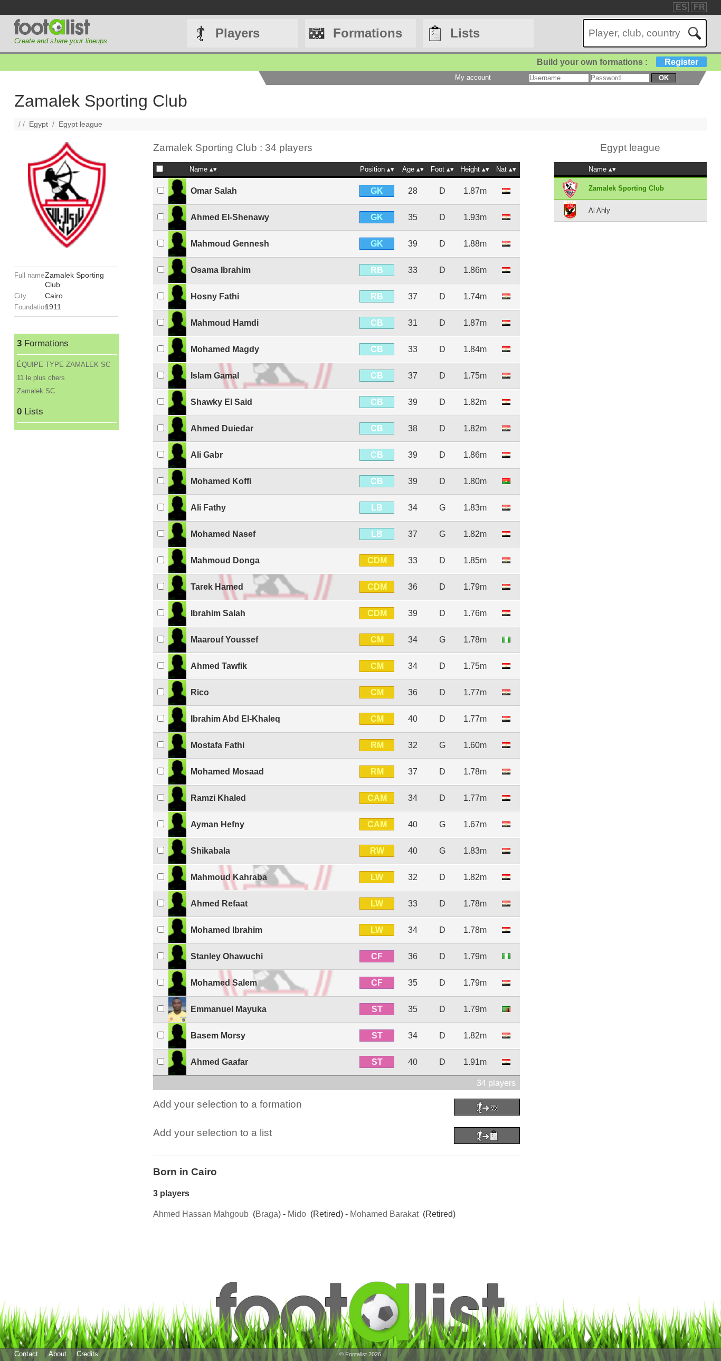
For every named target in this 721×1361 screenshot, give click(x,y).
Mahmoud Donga (225, 560)
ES (681, 7)
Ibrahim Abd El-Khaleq (235, 718)
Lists (465, 33)
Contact (26, 1354)
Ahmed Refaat (219, 903)
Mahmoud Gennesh (230, 243)
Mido (297, 1213)
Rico (200, 692)
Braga (266, 1213)
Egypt (38, 124)
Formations (367, 33)
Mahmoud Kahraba (229, 877)
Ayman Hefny (217, 824)
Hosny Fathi (215, 296)
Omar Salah (214, 190)
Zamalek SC (36, 391)
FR (699, 7)
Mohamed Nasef (223, 534)
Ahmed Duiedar (222, 428)
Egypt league (80, 124)
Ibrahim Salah (218, 613)
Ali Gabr (207, 454)
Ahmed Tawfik (219, 665)
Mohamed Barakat (384, 1213)
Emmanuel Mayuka (229, 1009)
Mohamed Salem (224, 982)
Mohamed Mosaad (227, 771)
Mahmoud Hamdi (225, 322)
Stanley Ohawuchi (227, 956)
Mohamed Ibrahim (226, 929)
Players (237, 33)
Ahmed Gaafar (219, 1061)
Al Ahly (599, 210)
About (58, 1354)
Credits (87, 1354)
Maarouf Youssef (224, 639)
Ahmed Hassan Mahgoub (201, 1213)
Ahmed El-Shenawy (230, 217)
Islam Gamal (215, 375)
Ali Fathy (208, 507)
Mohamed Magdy (225, 349)
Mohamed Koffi (221, 481)
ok (664, 78)
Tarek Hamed (217, 586)
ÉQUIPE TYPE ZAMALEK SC (63, 364)
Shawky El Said (221, 402)
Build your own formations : (617, 62)
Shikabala (210, 850)
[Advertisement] (66, 588)
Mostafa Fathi (217, 745)
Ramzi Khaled (218, 797)
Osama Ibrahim (221, 270)
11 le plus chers (41, 378)
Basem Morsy (218, 1035)
